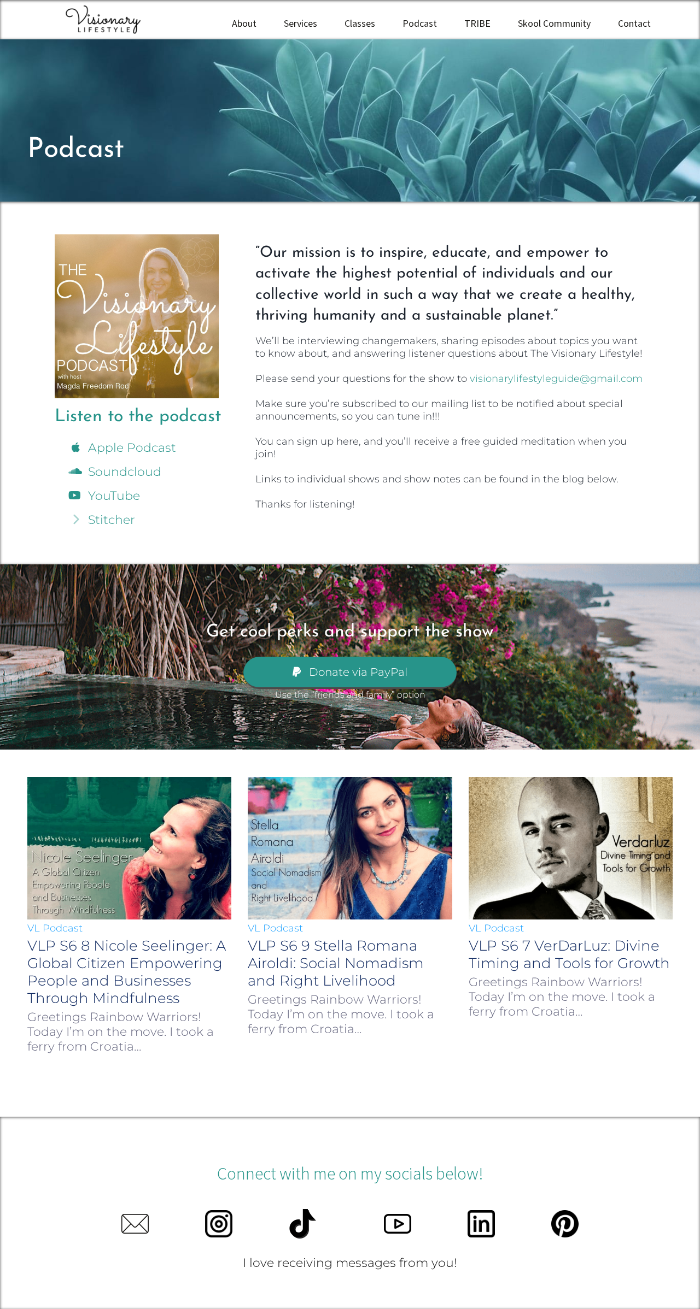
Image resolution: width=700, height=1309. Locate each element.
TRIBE (477, 23)
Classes (360, 23)
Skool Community (554, 23)
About (244, 23)
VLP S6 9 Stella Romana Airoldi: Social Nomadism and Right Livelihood (336, 963)
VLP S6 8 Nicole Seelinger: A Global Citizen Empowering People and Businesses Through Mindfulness (126, 972)
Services (300, 23)
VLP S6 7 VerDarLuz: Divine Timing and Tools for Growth (569, 954)
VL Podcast (55, 928)
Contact (634, 23)
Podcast (419, 23)
